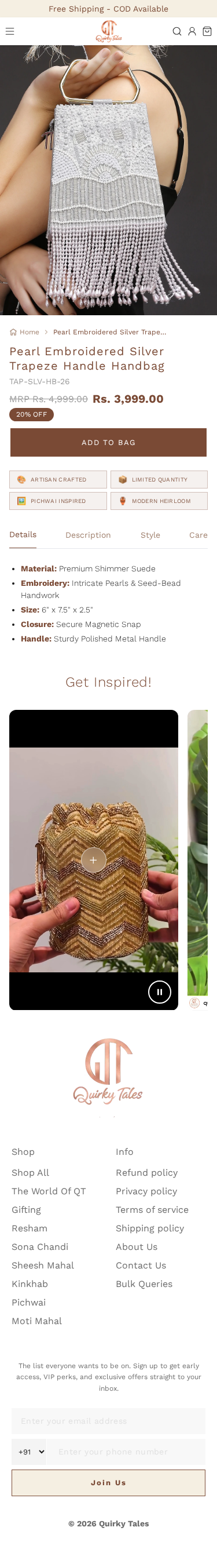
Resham (29, 1228)
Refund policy (147, 1172)
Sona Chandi (40, 1246)
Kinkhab (30, 1283)
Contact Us (141, 1265)
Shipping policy (150, 1228)
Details (22, 534)
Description (88, 534)
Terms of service (152, 1209)
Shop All (30, 1172)
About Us (136, 1246)
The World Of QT (49, 1191)
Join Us (109, 1482)
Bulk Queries (144, 1283)
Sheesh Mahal (43, 1265)
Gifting (26, 1209)
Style (150, 534)
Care (198, 534)
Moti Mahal (37, 1320)
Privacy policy (146, 1191)
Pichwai (29, 1302)
